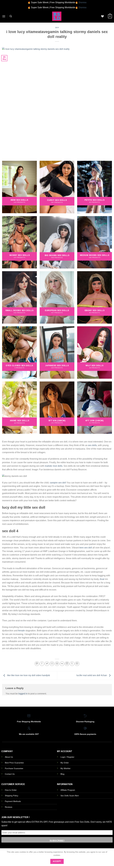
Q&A (57, 27)
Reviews (8, 807)
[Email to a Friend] (52, 663)
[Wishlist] (102, 16)
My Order (64, 763)
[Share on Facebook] (42, 663)
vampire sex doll (58, 482)
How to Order (11, 790)
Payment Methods (13, 801)
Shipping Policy (11, 795)
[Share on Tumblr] (72, 663)
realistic (48, 466)
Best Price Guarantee (14, 763)
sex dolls (92, 445)
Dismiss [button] (82, 2)
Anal (102, 579)
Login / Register (67, 757)
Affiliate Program (67, 790)
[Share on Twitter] (47, 663)
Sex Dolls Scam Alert (69, 795)
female (21, 630)
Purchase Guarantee (14, 768)
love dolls (57, 466)
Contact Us (10, 774)
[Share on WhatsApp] (37, 663)
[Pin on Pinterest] (57, 663)
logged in (23, 693)
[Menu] (3, 16)
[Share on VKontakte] (62, 663)
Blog (62, 774)
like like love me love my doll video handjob (28, 675)
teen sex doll (85, 547)
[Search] (11, 16)
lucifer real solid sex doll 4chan (91, 675)
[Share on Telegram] (77, 663)
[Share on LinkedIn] (67, 663)
